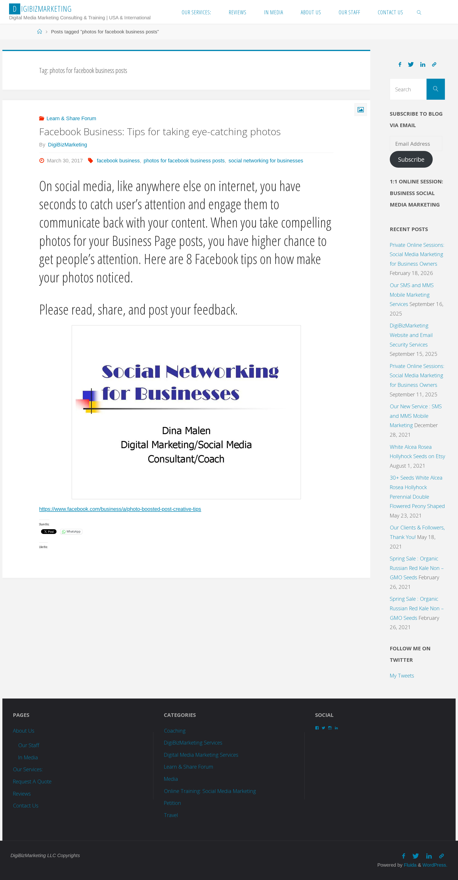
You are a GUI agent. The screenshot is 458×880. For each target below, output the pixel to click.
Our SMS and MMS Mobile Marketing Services (412, 294)
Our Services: (28, 769)
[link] (419, 12)
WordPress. (435, 865)
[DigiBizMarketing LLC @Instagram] (434, 64)
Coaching (175, 730)
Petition (172, 802)
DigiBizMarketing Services (193, 742)
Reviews (22, 793)
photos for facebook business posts (184, 161)
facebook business (118, 161)
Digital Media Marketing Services (201, 754)
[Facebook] (400, 64)
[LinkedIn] (423, 64)
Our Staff (28, 745)
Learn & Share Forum (71, 118)
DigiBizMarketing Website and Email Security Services (411, 335)
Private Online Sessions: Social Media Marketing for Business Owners (417, 254)
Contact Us (25, 805)
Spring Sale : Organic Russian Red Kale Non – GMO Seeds (417, 568)
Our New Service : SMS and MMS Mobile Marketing (416, 416)
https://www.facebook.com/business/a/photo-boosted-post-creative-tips (120, 509)
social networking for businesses (266, 161)
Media (171, 778)
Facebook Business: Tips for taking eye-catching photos (160, 131)
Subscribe (411, 159)
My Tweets (402, 675)
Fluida (409, 865)
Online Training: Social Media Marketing (210, 790)
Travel (171, 814)
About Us (23, 730)
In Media (28, 757)
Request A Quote (32, 781)
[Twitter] (411, 64)
